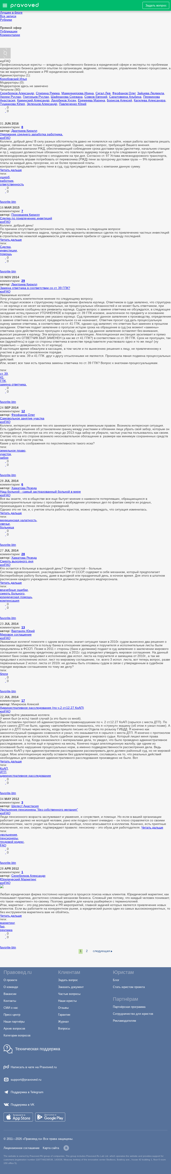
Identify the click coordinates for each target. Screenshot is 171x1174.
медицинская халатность (18, 520)
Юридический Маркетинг (18, 879)
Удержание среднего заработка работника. (31, 134)
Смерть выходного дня (16, 561)
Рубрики (6, 19)
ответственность (12, 184)
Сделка (5, 247)
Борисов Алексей (119, 100)
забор (4, 457)
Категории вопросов (17, 1035)
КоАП (4, 768)
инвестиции (8, 250)
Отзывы (63, 1007)
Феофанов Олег (123, 93)
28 (23, 554)
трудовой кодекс (12, 841)
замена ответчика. (13, 384)
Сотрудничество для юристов (133, 1013)
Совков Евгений (95, 96)
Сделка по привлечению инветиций (26, 218)
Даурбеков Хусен (63, 100)
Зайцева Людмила (150, 93)
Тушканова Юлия (12, 104)
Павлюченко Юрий (72, 104)
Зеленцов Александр (42, 104)
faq (2, 926)
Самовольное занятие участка (22, 418)
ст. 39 (4, 373)
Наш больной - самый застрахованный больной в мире (40, 491)
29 (23, 281)
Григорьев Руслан (36, 96)
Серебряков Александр (17, 93)
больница (7, 527)
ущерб (5, 177)
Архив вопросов (14, 1028)
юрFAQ (5, 138)
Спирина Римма (48, 93)
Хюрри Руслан (10, 96)
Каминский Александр (33, 100)
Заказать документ (71, 987)
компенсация (9, 600)
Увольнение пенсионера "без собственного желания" (39, 809)
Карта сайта (51, 1148)
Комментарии (10, 35)
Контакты (10, 1000)
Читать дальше (11, 170)
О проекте (10, 980)
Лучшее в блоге (11, 12)
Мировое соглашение (16, 634)
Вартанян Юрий (23, 631)
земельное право (12, 450)
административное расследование (25, 775)
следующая (101, 951)
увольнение (8, 834)
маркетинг (7, 923)
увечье (5, 523)
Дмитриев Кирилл (24, 130)
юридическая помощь (16, 597)
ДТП (3, 772)
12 (23, 411)
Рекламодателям (124, 1020)
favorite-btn (8, 201)
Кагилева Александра (149, 100)
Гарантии (64, 1014)
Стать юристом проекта (129, 987)
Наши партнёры (14, 1021)
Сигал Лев (103, 93)
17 (23, 700)
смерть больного (12, 593)
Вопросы (64, 1028)
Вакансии (10, 994)
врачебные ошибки (14, 590)
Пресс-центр (12, 1014)
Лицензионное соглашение (21, 1148)
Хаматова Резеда (24, 488)
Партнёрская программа (129, 1007)
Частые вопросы (69, 994)
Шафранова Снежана (67, 96)
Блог (116, 980)
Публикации (8, 31)
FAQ (3, 845)
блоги (4, 674)
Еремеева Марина (91, 100)
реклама (6, 930)
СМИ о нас (11, 1007)
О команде (11, 987)
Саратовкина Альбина (125, 96)
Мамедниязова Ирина (77, 93)
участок (5, 454)
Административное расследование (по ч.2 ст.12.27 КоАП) (42, 707)
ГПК (3, 381)
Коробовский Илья (13, 79)
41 (2, 377)
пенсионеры (9, 838)
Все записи (8, 16)
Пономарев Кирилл (25, 214)
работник (6, 180)
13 (23, 627)
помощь (6, 254)
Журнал (63, 1021)
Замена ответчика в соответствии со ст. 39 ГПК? (35, 288)
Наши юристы (67, 1000)
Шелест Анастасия (25, 806)
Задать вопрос (156, 5)
